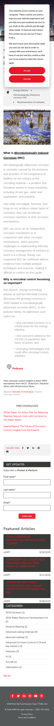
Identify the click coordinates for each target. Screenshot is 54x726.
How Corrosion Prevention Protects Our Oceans (25, 540)
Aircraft (11, 662)
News (6, 386)
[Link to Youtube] (35, 696)
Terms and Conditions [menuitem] (27, 717)
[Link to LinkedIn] (24, 696)
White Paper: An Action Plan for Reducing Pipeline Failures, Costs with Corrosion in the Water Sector (25, 416)
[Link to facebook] (12, 696)
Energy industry (20, 90)
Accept (27, 70)
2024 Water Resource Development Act (27, 619)
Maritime (43, 383)
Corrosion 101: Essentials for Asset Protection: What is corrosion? (25, 563)
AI (8, 656)
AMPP (14, 709)
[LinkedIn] (33, 448)
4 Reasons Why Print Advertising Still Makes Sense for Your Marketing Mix (25, 587)
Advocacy (12, 651)
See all (6, 675)
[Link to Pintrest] (41, 696)
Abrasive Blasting (16, 626)
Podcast (17, 368)
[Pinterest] (39, 448)
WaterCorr (33, 383)
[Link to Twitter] (18, 696)
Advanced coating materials (22, 632)
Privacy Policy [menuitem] (27, 714)
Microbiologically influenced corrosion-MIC (26, 96)
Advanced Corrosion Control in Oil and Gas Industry (26, 644)
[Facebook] (22, 448)
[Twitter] (28, 448)
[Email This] (7, 452)
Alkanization (14, 667)
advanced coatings (17, 637)
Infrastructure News (24, 386)
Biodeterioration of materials (31, 102)
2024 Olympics (15, 612)
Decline (27, 79)
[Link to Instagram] (30, 696)
